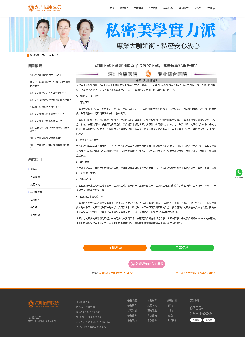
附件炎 (171, 305)
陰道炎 (171, 315)
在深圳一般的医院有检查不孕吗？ (47, 106)
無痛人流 (35, 184)
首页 (44, 55)
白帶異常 (172, 320)
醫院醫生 (132, 315)
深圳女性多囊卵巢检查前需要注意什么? (50, 99)
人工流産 (153, 8)
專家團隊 (35, 176)
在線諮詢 (115, 248)
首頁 (112, 8)
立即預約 (196, 320)
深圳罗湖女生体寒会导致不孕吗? (116, 273)
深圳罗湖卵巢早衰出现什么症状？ (47, 120)
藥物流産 (152, 310)
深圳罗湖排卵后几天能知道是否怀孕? (49, 92)
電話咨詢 (209, 320)
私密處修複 (168, 8)
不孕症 (197, 8)
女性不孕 (53, 55)
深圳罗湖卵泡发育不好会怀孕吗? (47, 113)
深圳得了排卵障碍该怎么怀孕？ (46, 75)
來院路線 (138, 8)
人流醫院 (152, 315)
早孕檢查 (152, 320)
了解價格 (182, 248)
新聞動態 (132, 310)
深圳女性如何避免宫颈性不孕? (46, 138)
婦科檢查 (184, 8)
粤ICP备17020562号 (45, 321)
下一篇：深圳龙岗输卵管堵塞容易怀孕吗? (193, 273)
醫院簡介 (124, 8)
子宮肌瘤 (210, 8)
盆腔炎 (171, 310)
